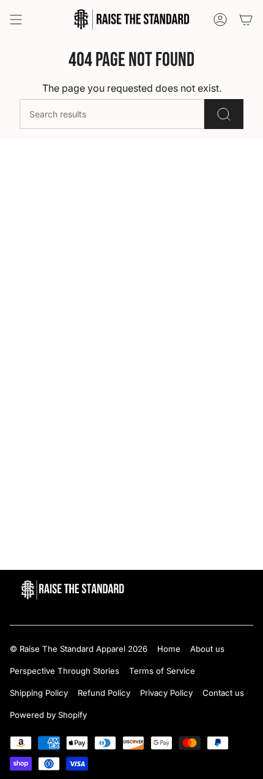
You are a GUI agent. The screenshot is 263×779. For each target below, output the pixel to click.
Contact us (223, 693)
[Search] (223, 114)
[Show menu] (16, 20)
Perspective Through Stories (64, 671)
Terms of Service (162, 671)
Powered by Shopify (48, 715)
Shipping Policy (39, 693)
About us (207, 649)
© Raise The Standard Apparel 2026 (78, 649)
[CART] (246, 20)
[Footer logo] (72, 590)
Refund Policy (104, 693)
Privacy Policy (166, 693)
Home (168, 649)
